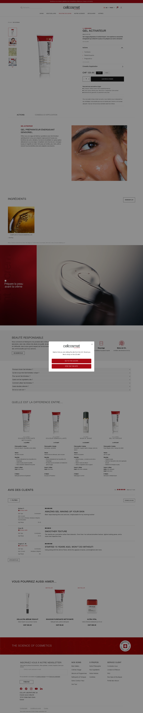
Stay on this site (71, 366)
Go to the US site (71, 361)
